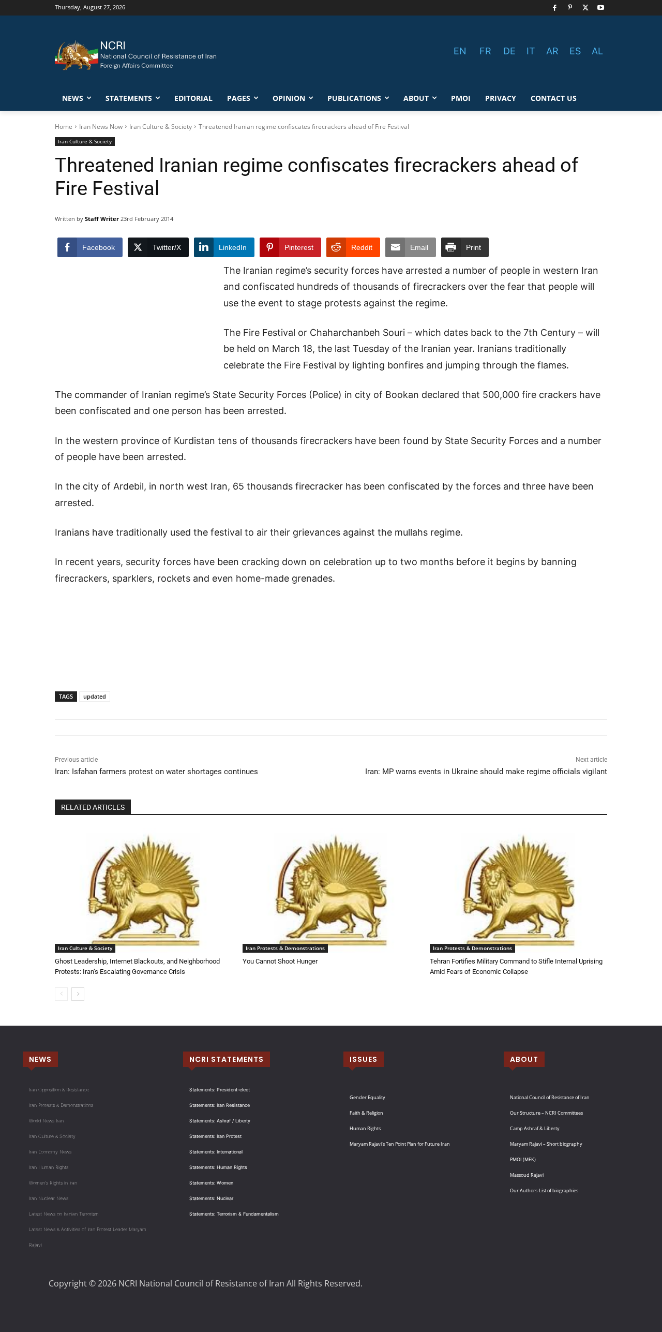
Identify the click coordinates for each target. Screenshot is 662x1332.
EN (460, 51)
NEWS (40, 1059)
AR (552, 51)
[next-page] (77, 994)
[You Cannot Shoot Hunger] (331, 890)
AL (597, 51)
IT (530, 51)
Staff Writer (102, 219)
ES (575, 51)
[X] (585, 8)
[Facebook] (554, 8)
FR (485, 51)
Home (63, 126)
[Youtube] (600, 8)
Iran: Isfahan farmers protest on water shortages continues (156, 771)
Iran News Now (101, 126)
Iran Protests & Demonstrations (285, 948)
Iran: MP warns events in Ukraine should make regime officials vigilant (486, 771)
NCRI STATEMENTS (226, 1059)
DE (509, 51)
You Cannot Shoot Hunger (280, 961)
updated (94, 696)
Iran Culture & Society (160, 126)
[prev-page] (61, 994)
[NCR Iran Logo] (137, 55)
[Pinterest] (570, 8)
